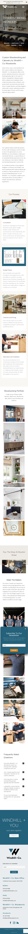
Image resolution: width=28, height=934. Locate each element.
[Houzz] (18, 923)
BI (16, 932)
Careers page (17, 3)
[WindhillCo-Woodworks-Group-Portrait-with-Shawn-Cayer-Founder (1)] (14, 607)
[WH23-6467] (14, 723)
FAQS (20, 45)
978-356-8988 (6, 888)
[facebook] (10, 923)
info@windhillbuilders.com (10, 891)
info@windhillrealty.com (9, 900)
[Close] (25, 628)
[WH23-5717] (14, 678)
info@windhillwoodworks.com (11, 918)
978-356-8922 (6, 898)
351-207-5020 (6, 916)
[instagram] (14, 923)
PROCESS (6, 43)
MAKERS (14, 45)
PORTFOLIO (14, 43)
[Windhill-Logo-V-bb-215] (14, 849)
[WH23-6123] (14, 700)
